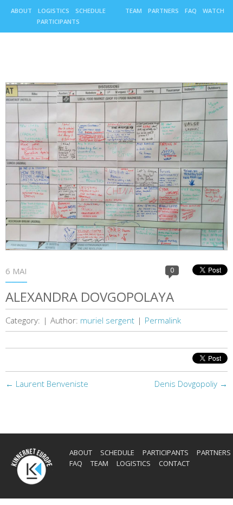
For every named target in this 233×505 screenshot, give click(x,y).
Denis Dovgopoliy (191, 383)
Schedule (90, 11)
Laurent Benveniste (46, 383)
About (21, 11)
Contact (174, 463)
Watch (213, 11)
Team (133, 11)
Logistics (53, 11)
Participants (58, 21)
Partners (163, 11)
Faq (191, 11)
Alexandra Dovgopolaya (89, 297)
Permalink (163, 320)
